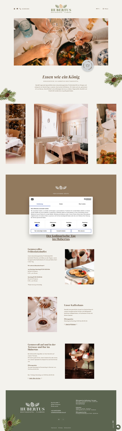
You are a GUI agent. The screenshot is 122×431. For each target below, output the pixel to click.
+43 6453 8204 (56, 410)
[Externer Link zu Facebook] (63, 419)
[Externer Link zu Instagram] (58, 419)
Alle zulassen (81, 231)
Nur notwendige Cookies (41, 231)
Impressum (54, 427)
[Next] (92, 135)
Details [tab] (61, 204)
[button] (17, 8)
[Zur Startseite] (61, 8)
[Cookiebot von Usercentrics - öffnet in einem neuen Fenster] (85, 199)
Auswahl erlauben (61, 231)
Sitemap (60, 427)
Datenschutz (67, 427)
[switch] (53, 225)
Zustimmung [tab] (40, 204)
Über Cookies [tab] (82, 204)
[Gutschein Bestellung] (14, 8)
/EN (97, 8)
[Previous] (30, 135)
